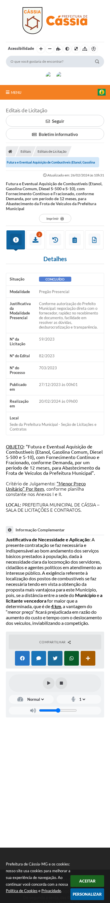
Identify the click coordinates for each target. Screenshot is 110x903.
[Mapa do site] (85, 49)
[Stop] (61, 683)
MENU (16, 92)
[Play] (49, 683)
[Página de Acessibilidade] (93, 49)
